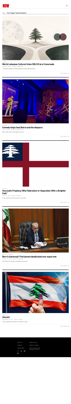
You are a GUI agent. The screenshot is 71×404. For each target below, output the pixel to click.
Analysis (4, 254)
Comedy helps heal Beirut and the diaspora (22, 127)
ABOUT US (20, 342)
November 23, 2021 (7, 319)
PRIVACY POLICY (33, 342)
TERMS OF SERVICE (34, 345)
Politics (10, 254)
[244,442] (35, 292)
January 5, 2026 (6, 259)
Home (3, 13)
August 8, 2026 (6, 66)
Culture (4, 125)
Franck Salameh (16, 195)
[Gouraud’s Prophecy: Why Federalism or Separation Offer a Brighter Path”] (35, 165)
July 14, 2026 (5, 129)
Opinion (4, 62)
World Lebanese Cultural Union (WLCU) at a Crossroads (28, 64)
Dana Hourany (18, 319)
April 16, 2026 (6, 195)
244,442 (6, 317)
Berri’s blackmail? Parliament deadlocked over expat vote (29, 256)
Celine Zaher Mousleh (17, 129)
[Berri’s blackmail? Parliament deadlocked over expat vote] (35, 231)
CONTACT (19, 345)
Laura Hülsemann (17, 259)
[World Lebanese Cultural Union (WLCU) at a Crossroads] (35, 38)
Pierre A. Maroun (17, 66)
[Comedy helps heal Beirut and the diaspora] (35, 101)
